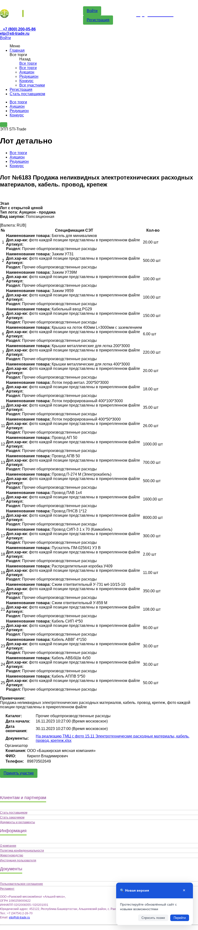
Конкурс (26, 81)
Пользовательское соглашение (21, 884)
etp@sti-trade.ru (14, 33)
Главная (17, 50)
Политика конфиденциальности (22, 850)
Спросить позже (153, 918)
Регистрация (98, 20)
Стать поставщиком (27, 94)
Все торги (28, 63)
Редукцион (28, 76)
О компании (8, 845)
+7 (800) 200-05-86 (19, 29)
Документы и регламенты (17, 822)
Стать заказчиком (12, 817)
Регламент (7, 888)
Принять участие (19, 773)
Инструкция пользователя (18, 860)
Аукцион (26, 72)
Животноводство (11, 855)
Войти (92, 11)
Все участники (32, 85)
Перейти (180, 918)
